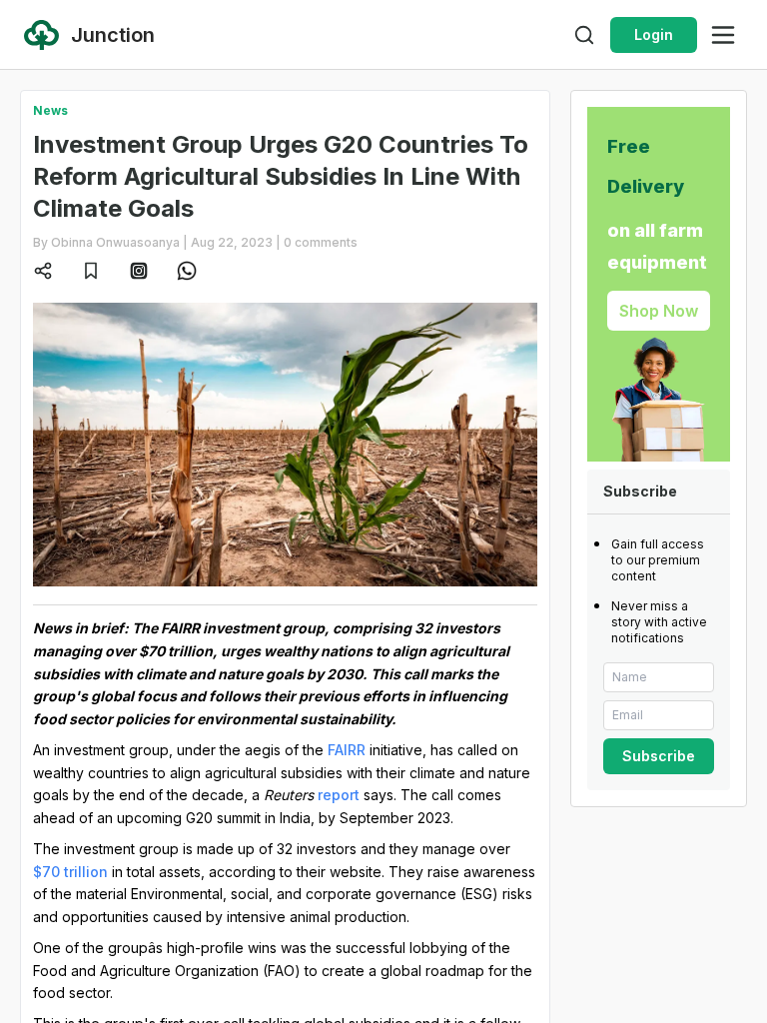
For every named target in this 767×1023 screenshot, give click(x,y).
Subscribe (658, 755)
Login (653, 34)
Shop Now (658, 311)
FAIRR (347, 749)
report (339, 794)
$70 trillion (70, 871)
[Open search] (584, 35)
